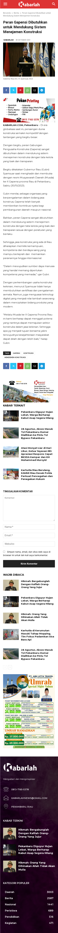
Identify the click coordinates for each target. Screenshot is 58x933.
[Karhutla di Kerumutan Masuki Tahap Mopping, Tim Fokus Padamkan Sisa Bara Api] (11, 634)
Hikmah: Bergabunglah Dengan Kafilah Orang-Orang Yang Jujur (35, 584)
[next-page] (10, 667)
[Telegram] (42, 90)
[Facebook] (6, 90)
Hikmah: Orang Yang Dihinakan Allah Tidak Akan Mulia (34, 617)
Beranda (7, 13)
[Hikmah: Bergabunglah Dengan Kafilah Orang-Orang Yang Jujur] (11, 585)
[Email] (35, 90)
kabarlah (9, 40)
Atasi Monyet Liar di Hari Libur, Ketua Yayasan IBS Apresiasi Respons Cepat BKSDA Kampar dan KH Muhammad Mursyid (36, 453)
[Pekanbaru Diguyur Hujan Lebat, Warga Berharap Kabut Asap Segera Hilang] (11, 415)
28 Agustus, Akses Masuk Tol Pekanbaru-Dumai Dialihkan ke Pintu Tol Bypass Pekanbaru (37, 433)
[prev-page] (5, 667)
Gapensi (16, 353)
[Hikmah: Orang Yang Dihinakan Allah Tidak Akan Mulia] (11, 618)
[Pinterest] (20, 90)
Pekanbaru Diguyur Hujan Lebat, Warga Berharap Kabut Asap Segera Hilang (37, 414)
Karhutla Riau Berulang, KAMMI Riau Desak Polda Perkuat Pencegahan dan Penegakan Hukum (37, 475)
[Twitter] (13, 90)
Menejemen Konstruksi (15, 357)
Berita (16, 13)
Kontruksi (29, 353)
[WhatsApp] (27, 90)
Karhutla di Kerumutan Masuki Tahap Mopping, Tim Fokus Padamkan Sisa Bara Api (37, 635)
